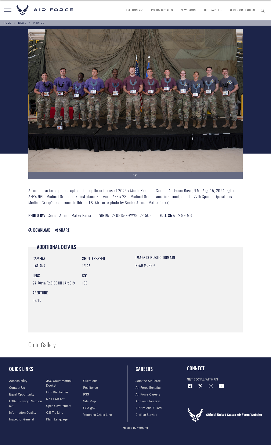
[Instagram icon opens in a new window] (211, 386)
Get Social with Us (202, 379)
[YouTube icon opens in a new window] (221, 386)
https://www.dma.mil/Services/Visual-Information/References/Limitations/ (173, 301)
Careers (144, 368)
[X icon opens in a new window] (200, 386)
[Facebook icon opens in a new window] (190, 386)
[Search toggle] (263, 10)
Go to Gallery (42, 344)
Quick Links (21, 368)
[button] (7, 10)
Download (41, 230)
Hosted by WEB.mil (135, 427)
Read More (144, 265)
